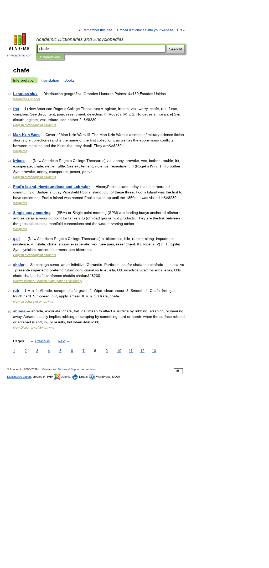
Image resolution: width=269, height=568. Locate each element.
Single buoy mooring (32, 213)
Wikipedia (20, 151)
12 (142, 351)
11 (131, 351)
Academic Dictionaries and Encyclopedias (80, 39)
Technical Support (69, 369)
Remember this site (97, 30)
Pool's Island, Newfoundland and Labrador (51, 187)
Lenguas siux (25, 94)
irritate (19, 161)
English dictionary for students (34, 125)
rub (16, 290)
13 (154, 351)
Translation (50, 80)
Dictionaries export (19, 376)
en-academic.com (19, 55)
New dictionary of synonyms (33, 301)
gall (16, 238)
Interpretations (50, 57)
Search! (175, 49)
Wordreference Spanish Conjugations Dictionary (47, 281)
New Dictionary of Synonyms (33, 327)
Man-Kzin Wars (26, 135)
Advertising (89, 369)
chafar (18, 264)
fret (16, 109)
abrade (19, 311)
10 (119, 351)
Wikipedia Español (26, 99)
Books (69, 80)
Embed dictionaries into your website (145, 30)
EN (179, 30)
